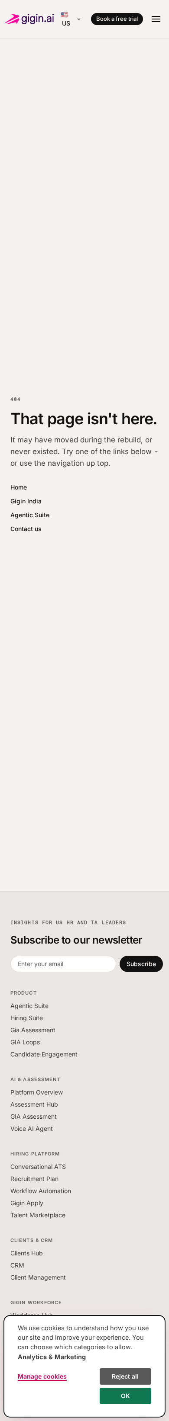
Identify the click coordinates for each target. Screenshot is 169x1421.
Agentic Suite (29, 514)
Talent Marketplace (37, 1215)
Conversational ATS (38, 1166)
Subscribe (141, 963)
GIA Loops (25, 1042)
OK (125, 1395)
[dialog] (84, 1366)
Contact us (26, 528)
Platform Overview (36, 1092)
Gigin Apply (26, 1203)
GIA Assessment (33, 1116)
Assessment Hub (34, 1104)
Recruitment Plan (34, 1178)
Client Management (38, 1277)
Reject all (125, 1376)
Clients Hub (26, 1253)
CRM (17, 1265)
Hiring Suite (26, 1017)
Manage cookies (42, 1376)
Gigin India (26, 501)
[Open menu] (156, 19)
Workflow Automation (40, 1190)
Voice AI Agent (31, 1128)
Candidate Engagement (44, 1054)
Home (18, 487)
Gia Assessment (32, 1030)
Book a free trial (117, 18)
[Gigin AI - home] (29, 19)
